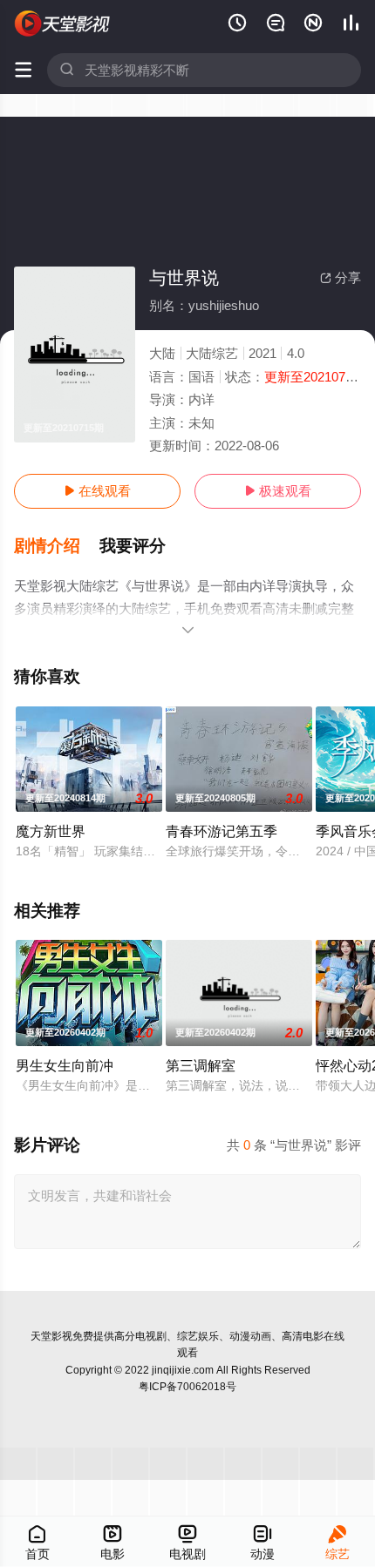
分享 (340, 277)
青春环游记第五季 (221, 831)
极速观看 (277, 490)
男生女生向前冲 (64, 1065)
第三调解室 (200, 1065)
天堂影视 (51, 1336)
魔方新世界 (50, 831)
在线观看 (97, 490)
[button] (56, 546)
